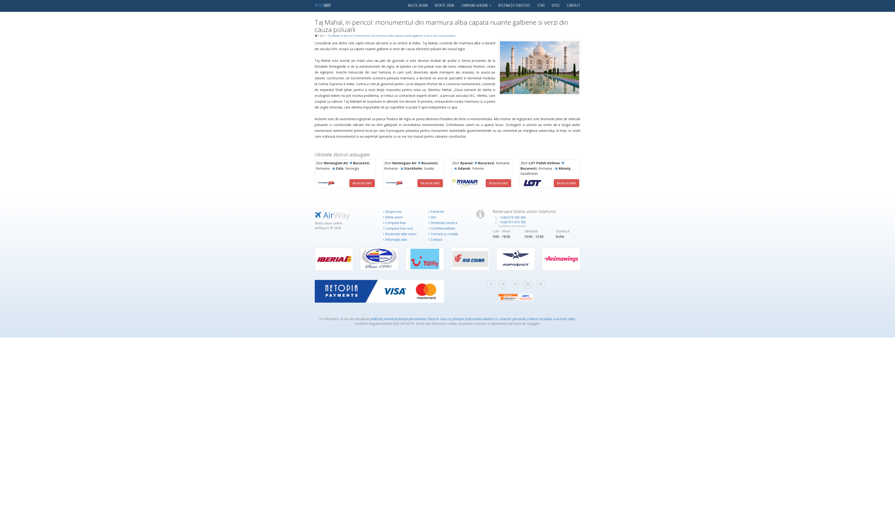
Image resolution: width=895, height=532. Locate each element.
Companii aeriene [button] (475, 6)
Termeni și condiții (444, 234)
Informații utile (395, 239)
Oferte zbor (444, 6)
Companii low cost (398, 228)
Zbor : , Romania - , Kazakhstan (545, 168)
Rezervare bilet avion (400, 234)
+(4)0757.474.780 (513, 222)
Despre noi (393, 211)
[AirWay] (316, 35)
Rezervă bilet (362, 183)
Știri (433, 217)
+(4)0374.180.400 (513, 217)
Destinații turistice (514, 6)
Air (324, 6)
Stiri (541, 6)
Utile (556, 6)
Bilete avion (418, 6)
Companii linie (395, 222)
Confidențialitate (442, 228)
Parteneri (437, 211)
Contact (573, 6)
